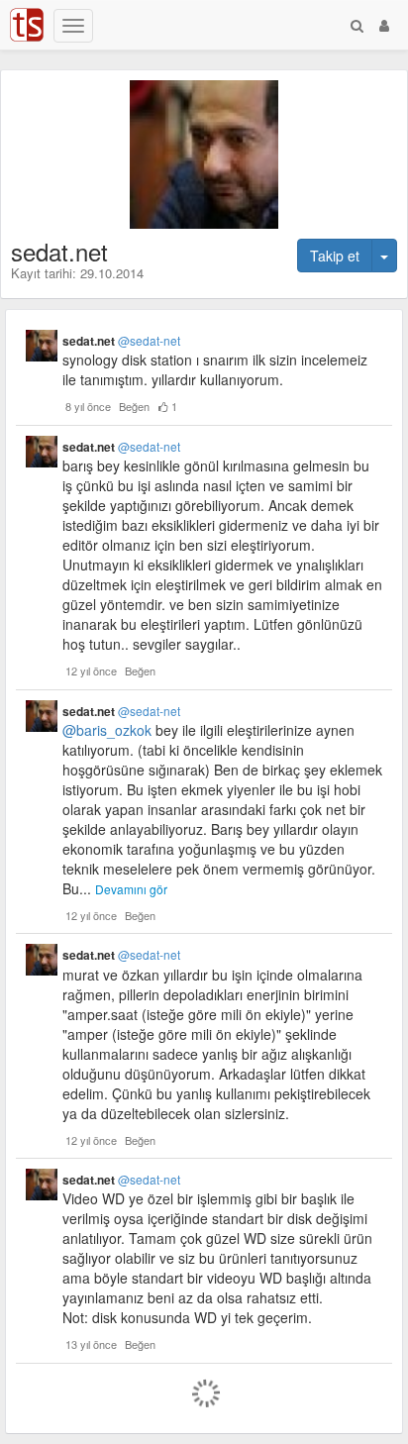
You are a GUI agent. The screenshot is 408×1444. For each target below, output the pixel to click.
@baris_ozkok (107, 730)
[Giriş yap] (384, 25)
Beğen (134, 406)
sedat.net (121, 341)
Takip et (334, 255)
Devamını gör (131, 888)
